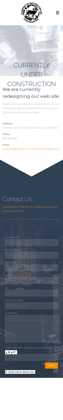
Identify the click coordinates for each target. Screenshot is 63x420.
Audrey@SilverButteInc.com (45, 149)
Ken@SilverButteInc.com (16, 149)
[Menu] (57, 13)
